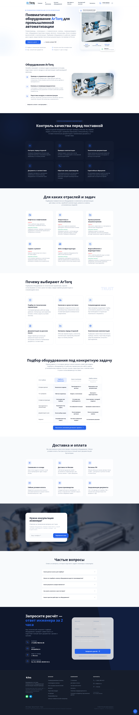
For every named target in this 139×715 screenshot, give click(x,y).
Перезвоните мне (60, 535)
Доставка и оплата (70, 3)
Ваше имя (77, 621)
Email (95, 629)
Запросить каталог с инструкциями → (37, 104)
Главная (40, 3)
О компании (48, 3)
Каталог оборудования (58, 3)
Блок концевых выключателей (55, 685)
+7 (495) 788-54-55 (37, 643)
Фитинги (50, 688)
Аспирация (51, 693)
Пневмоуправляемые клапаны (55, 680)
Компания (96, 621)
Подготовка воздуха (53, 690)
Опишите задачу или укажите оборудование (87, 636)
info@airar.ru (35, 649)
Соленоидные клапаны (54, 683)
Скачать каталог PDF (50, 42)
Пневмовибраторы (52, 696)
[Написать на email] (112, 3)
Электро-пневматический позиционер (57, 698)
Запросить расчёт (32, 42)
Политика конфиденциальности (79, 690)
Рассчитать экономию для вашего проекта (68, 427)
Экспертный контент (81, 3)
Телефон (77, 629)
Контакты (92, 3)
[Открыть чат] (135, 711)
